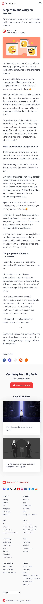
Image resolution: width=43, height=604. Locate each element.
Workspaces (27, 506)
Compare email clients (10, 533)
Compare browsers (29, 514)
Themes (5, 551)
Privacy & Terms (28, 581)
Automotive (6, 512)
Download (6, 514)
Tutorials (26, 545)
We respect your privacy (31, 578)
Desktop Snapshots (30, 527)
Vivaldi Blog (27, 524)
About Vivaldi (27, 566)
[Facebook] (25, 489)
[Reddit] (36, 489)
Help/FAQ (26, 542)
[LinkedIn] (29, 489)
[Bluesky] (8, 489)
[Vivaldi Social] (4, 489)
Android (5, 503)
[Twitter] (15, 489)
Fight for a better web (30, 575)
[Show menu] (40, 3)
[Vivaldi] (9, 3)
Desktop (5, 500)
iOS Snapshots (28, 533)
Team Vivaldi (14, 30)
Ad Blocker (27, 509)
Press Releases (8, 569)
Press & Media (8, 566)
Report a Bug (27, 548)
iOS (4, 506)
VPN (24, 512)
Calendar (6, 527)
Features (26, 500)
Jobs (24, 572)
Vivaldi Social (7, 542)
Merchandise (7, 557)
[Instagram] (22, 489)
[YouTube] (18, 489)
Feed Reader (7, 530)
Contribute (6, 554)
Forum (5, 548)
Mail (4, 524)
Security (26, 584)
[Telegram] (32, 489)
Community (7, 545)
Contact (25, 551)
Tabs (24, 503)
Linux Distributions (9, 572)
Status (28, 601)
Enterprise (6, 509)
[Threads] (11, 489)
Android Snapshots (30, 530)
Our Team (26, 569)
